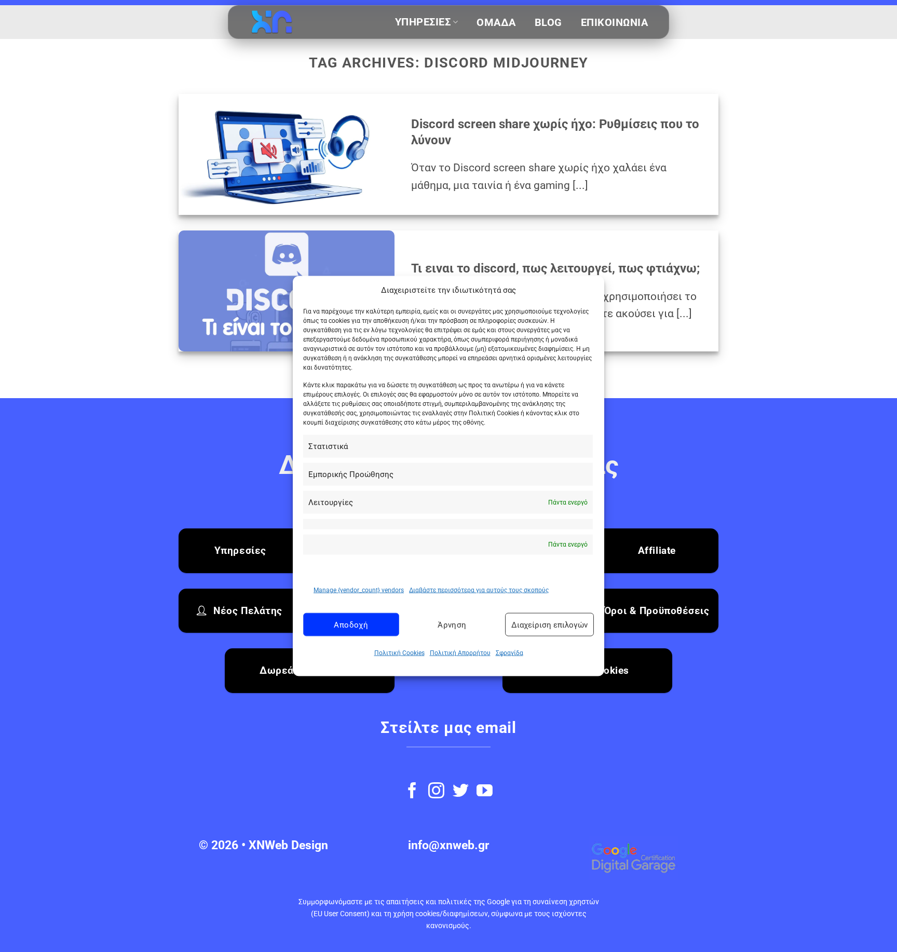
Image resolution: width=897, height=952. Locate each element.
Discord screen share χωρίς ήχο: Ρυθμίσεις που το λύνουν (555, 132)
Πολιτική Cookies (399, 653)
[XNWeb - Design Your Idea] (301, 22)
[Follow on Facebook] (412, 792)
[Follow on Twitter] (461, 792)
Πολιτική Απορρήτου (460, 653)
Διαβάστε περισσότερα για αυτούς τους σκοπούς (479, 590)
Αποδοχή (351, 625)
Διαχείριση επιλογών (549, 625)
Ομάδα (496, 23)
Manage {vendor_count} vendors (359, 590)
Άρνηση (452, 625)
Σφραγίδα (509, 653)
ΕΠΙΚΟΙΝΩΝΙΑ (614, 23)
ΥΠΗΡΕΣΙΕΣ (423, 22)
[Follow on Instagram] (436, 792)
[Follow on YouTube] (485, 792)
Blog (548, 23)
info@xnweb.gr (448, 845)
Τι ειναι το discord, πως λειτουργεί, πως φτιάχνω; (555, 268)
